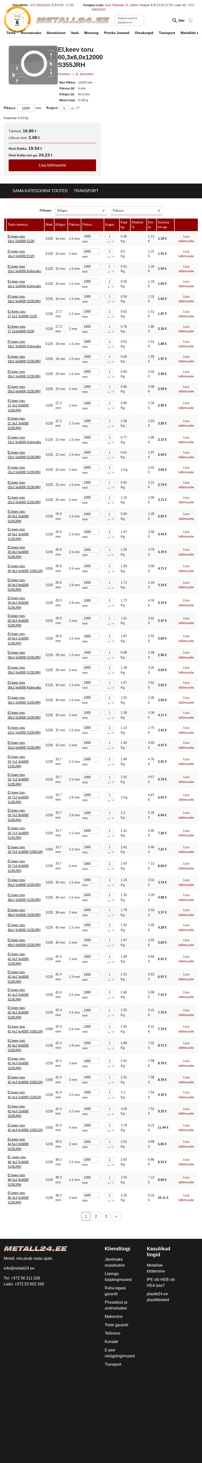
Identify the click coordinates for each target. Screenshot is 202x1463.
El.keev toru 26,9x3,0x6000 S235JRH (18, 620)
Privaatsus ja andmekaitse (116, 1305)
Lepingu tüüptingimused (118, 1277)
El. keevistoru (85, 74)
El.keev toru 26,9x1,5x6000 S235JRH (18, 516)
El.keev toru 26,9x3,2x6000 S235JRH (18, 638)
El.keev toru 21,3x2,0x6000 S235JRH (18, 405)
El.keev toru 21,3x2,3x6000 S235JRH (18, 423)
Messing (91, 33)
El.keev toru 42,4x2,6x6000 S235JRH (18, 1012)
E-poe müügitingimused (120, 1353)
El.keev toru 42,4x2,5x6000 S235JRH (18, 994)
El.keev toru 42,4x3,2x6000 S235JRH (18, 1111)
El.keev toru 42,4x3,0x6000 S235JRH (18, 1063)
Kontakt (111, 1342)
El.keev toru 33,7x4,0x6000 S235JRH (18, 866)
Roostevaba (31, 33)
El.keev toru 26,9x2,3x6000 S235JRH (18, 534)
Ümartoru (64, 74)
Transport (167, 33)
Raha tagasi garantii (115, 1291)
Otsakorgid (144, 33)
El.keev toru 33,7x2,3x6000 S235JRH (18, 761)
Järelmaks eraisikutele (115, 1262)
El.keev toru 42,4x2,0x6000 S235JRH (18, 959)
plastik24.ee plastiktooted (158, 1297)
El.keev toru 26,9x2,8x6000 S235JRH (18, 585)
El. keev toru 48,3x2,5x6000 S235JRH (18, 1162)
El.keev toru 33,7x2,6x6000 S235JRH (18, 797)
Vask (75, 33)
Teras (11, 33)
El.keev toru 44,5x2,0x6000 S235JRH (18, 1144)
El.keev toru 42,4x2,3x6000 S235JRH (18, 977)
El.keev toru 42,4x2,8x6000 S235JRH (18, 1045)
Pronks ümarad (116, 33)
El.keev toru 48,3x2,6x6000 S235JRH (18, 1180)
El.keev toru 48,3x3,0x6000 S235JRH (18, 1197)
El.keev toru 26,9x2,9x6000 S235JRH (18, 603)
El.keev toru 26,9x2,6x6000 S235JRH (18, 552)
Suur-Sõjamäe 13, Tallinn (122, 5)
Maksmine (114, 1316)
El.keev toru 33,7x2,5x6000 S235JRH (18, 779)
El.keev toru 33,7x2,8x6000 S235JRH (18, 815)
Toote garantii (116, 1325)
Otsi (181, 20)
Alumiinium (56, 33)
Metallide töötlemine (156, 1268)
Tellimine (112, 1333)
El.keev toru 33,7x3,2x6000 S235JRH (18, 833)
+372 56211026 (39, 5)
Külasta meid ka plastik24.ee (127, 20)
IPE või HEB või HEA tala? (161, 1282)
